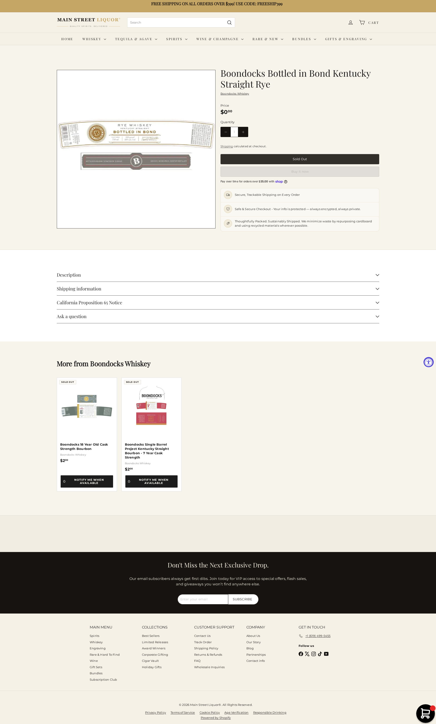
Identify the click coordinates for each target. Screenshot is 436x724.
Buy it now (300, 171)
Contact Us (202, 636)
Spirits (175, 39)
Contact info (255, 661)
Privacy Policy (155, 712)
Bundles (302, 39)
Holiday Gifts (151, 667)
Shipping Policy (206, 648)
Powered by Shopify (216, 717)
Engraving (98, 648)
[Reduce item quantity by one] (225, 132)
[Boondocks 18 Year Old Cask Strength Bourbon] (87, 420)
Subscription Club (103, 679)
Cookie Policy (210, 712)
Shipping (226, 146)
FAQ (197, 661)
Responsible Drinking (269, 712)
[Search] (229, 22)
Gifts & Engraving (347, 39)
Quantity (227, 122)
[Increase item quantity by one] (243, 132)
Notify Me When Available (89, 481)
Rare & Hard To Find (105, 654)
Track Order (203, 642)
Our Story (253, 642)
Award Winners (153, 648)
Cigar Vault (150, 661)
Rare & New (266, 39)
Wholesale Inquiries (209, 667)
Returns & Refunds (208, 654)
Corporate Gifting (155, 654)
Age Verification (236, 712)
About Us (253, 636)
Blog (250, 648)
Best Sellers (151, 636)
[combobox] (181, 22)
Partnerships (256, 654)
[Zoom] (136, 149)
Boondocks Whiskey (120, 363)
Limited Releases (155, 642)
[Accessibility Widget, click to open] (429, 362)
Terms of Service (183, 712)
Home (67, 39)
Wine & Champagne (218, 39)
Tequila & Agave (134, 39)
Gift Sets (96, 667)
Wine (94, 661)
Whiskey (92, 39)
